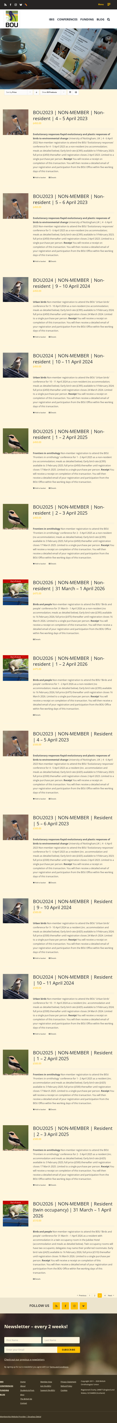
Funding (4, 1390)
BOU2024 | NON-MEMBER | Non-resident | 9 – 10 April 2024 (68, 283)
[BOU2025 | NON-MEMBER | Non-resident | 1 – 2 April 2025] (15, 441)
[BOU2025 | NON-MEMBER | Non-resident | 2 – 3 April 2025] (15, 516)
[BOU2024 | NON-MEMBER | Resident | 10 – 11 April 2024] (15, 986)
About (23, 1386)
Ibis (1, 1381)
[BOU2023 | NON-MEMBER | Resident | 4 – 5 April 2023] (15, 743)
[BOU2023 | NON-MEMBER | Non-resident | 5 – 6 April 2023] (15, 206)
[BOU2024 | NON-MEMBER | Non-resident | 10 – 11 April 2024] (15, 365)
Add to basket (40, 177)
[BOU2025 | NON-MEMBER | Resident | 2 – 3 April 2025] (15, 1138)
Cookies (64, 1390)
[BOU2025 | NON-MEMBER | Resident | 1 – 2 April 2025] (15, 1062)
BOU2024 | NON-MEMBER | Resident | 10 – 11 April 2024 (72, 980)
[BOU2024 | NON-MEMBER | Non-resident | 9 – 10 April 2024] (15, 289)
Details (53, 177)
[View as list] (76, 92)
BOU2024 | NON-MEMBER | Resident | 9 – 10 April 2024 (72, 904)
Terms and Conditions (59, 1367)
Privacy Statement (68, 1381)
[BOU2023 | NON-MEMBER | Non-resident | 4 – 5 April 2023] (15, 122)
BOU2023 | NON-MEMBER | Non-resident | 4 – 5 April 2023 (68, 115)
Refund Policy (66, 1386)
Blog (2, 1394)
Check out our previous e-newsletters (24, 1359)
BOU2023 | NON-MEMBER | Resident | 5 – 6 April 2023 (72, 820)
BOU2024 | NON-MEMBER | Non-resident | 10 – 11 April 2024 (68, 359)
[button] (108, 19)
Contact (23, 1403)
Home (23, 1381)
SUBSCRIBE (68, 1349)
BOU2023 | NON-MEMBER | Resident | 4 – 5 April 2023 (72, 737)
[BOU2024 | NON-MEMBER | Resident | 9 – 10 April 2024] (15, 910)
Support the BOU (47, 1390)
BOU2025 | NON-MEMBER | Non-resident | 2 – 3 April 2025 (68, 510)
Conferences (6, 1386)
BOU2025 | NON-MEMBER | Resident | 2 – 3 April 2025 (72, 1131)
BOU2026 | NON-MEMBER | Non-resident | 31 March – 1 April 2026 (69, 585)
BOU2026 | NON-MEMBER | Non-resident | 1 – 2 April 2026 (68, 661)
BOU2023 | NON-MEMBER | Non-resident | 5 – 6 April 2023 (68, 199)
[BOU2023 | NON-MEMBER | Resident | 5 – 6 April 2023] (15, 827)
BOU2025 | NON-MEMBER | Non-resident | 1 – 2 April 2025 (68, 434)
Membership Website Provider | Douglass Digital (20, 1416)
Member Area (46, 1381)
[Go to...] (104, 4)
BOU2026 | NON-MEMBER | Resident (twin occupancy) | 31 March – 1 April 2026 (72, 1210)
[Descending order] (36, 92)
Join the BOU (45, 1386)
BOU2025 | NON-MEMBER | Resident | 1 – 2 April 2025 (72, 1056)
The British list (26, 1399)
